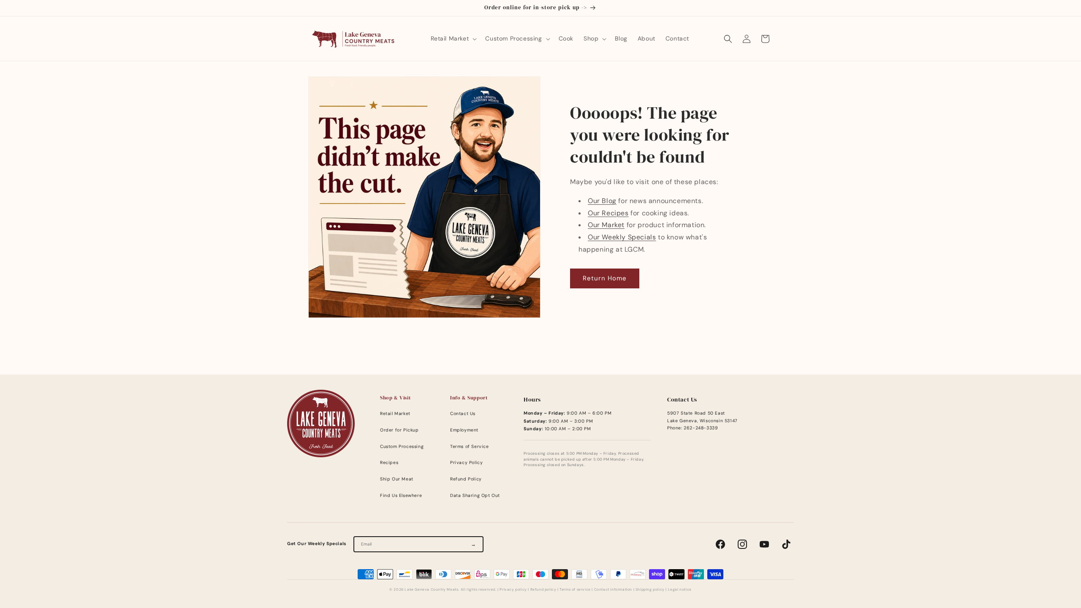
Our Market (606, 224)
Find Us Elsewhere (401, 495)
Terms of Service (469, 446)
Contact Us (462, 413)
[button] (453, 38)
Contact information (613, 589)
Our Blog (602, 200)
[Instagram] (742, 544)
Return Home (605, 278)
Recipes (389, 462)
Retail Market (395, 413)
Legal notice (680, 589)
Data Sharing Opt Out (475, 495)
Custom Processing (402, 446)
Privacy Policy (466, 462)
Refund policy (543, 589)
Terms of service (575, 589)
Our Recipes (608, 213)
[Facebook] (720, 544)
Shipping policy (650, 589)
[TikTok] (786, 544)
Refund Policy (466, 479)
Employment (464, 430)
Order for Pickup (399, 430)
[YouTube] (764, 544)
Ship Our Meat (396, 479)
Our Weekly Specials (622, 237)
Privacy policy (513, 589)
